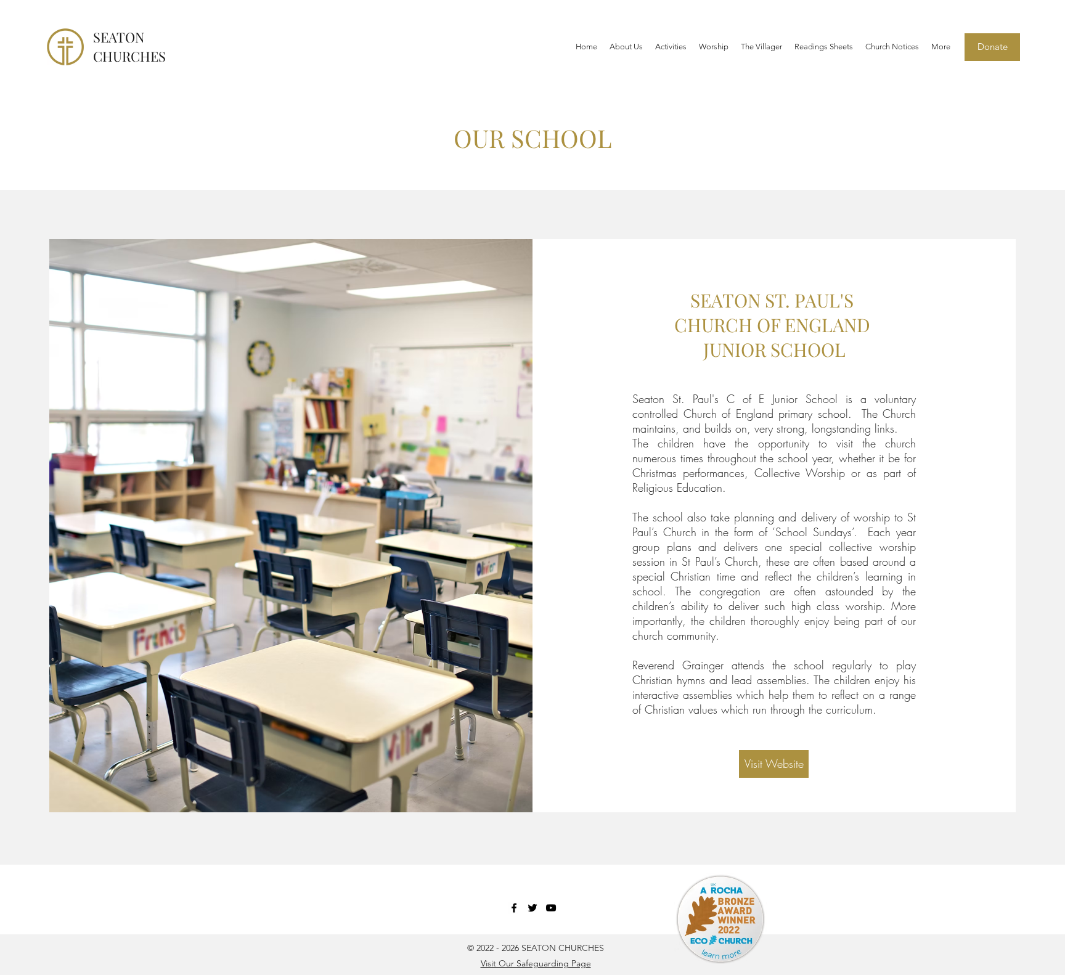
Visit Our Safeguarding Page (536, 963)
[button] (626, 47)
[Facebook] (514, 908)
